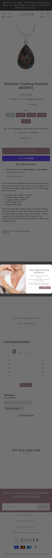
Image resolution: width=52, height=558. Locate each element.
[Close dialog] (50, 266)
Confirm (45, 287)
